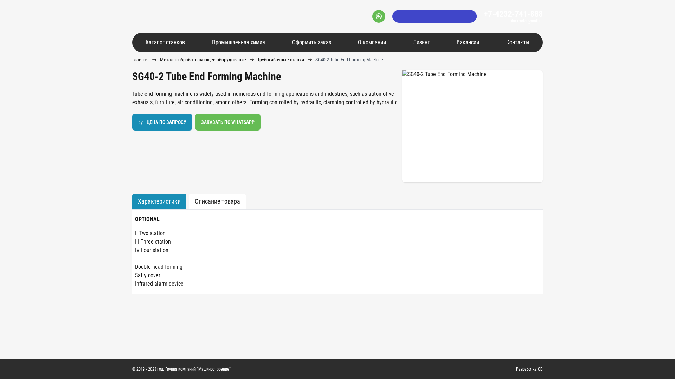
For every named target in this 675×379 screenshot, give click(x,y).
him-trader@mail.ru (526, 21)
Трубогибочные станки (280, 59)
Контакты (517, 42)
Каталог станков (165, 42)
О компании (372, 42)
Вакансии (468, 42)
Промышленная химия (238, 42)
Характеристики (159, 201)
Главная (140, 59)
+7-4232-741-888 (513, 14)
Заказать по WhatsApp (228, 122)
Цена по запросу (166, 122)
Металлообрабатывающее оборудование (203, 59)
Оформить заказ (311, 42)
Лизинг (421, 42)
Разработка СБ (529, 369)
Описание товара (217, 201)
